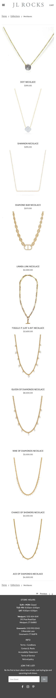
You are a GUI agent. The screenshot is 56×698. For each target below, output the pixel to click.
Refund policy (28, 659)
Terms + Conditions (28, 645)
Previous (43, 594)
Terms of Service (28, 655)
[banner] (28, 5)
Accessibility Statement (28, 652)
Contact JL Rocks (28, 648)
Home (4, 16)
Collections (15, 16)
